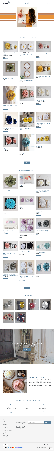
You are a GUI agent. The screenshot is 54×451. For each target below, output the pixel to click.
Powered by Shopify (47, 447)
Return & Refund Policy (7, 430)
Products (5, 424)
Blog (4, 433)
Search (4, 422)
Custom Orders (6, 426)
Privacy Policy (5, 435)
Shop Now (27, 349)
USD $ (5, 444)
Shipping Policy (6, 429)
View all (27, 162)
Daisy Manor (42, 447)
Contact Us (5, 427)
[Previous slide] (22, 363)
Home (4, 421)
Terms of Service (6, 436)
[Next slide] (29, 363)
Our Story (5, 432)
